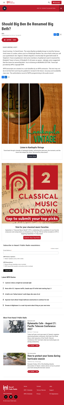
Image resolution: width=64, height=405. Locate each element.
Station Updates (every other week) (13, 258)
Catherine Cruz (31, 361)
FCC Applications (53, 394)
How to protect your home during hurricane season (44, 357)
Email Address (7, 250)
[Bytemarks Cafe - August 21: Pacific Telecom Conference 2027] (14, 326)
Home (25, 386)
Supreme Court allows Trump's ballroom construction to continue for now (27, 300)
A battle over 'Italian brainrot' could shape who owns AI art (22, 294)
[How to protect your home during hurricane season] (14, 359)
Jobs (50, 386)
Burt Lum (30, 332)
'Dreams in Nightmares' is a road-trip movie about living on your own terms (27, 305)
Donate (57, 2)
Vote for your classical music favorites (31, 227)
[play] (4, 8)
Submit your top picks (32, 238)
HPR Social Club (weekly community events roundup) (18, 266)
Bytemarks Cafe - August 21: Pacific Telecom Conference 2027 (42, 326)
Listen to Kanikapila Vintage (32, 147)
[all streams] (61, 8)
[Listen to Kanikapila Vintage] (32, 113)
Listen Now (32, 156)
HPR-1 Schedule (28, 390)
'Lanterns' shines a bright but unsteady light (18, 283)
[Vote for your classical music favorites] (32, 193)
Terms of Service (41, 390)
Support (51, 390)
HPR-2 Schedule (28, 394)
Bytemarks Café (31, 321)
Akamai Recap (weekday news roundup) (15, 264)
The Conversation (32, 353)
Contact (39, 386)
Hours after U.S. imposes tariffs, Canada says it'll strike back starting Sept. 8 (28, 288)
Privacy (38, 394)
